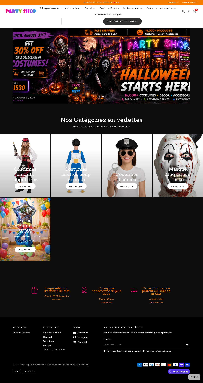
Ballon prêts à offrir (49, 8)
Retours (47, 345)
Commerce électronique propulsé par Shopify (68, 364)
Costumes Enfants (109, 8)
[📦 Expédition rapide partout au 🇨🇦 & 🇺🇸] (102, 2)
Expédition (48, 341)
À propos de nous (52, 332)
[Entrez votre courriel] (187, 344)
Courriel (107, 339)
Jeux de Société (21, 332)
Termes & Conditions (54, 349)
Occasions (90, 8)
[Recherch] (183, 11)
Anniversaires (72, 8)
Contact (47, 337)
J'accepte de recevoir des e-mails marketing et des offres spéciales (138, 351)
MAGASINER (25, 186)
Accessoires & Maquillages (107, 14)
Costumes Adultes (132, 8)
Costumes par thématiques (161, 8)
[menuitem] (50, 8)
